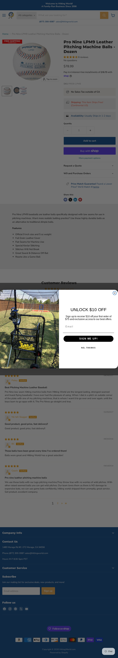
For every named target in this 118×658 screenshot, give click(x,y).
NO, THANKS (88, 348)
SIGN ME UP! (88, 338)
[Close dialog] (115, 293)
